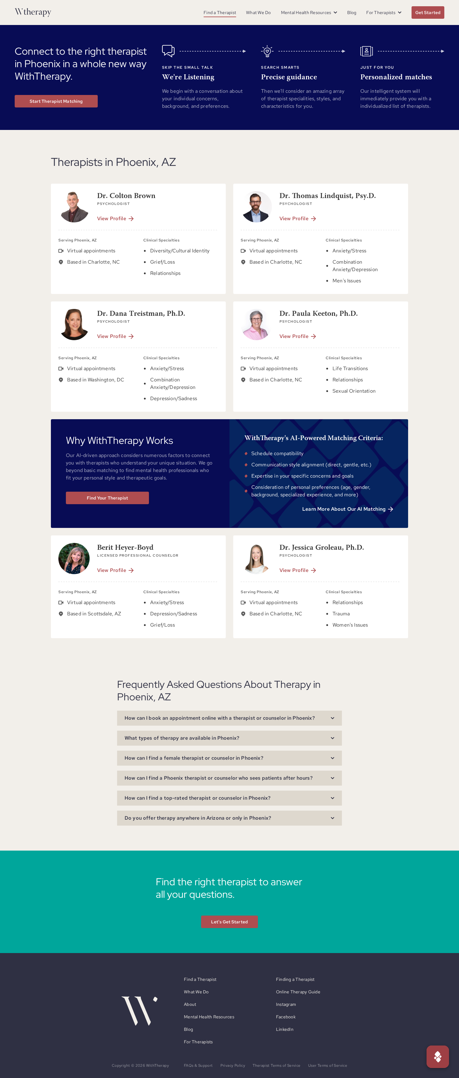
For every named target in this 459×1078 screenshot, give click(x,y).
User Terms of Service (327, 1065)
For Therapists (198, 1042)
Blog (351, 12)
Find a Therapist (220, 12)
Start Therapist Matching (56, 101)
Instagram (286, 1004)
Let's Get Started (229, 922)
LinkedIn (285, 1029)
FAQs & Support (198, 1065)
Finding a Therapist (295, 979)
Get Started (428, 12)
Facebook (286, 1017)
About (190, 1004)
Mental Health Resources (209, 1017)
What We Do (258, 12)
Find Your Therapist (107, 498)
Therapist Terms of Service (276, 1065)
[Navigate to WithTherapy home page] (33, 12)
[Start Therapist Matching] (438, 1057)
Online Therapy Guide (298, 992)
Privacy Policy (232, 1065)
